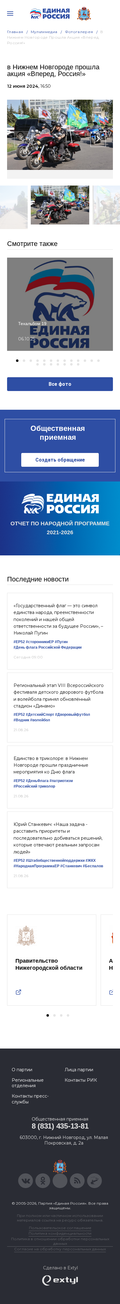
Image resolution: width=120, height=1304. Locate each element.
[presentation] (22, 139)
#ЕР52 (19, 642)
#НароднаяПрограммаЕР (36, 866)
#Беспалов (93, 866)
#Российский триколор (34, 786)
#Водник (21, 720)
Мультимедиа (44, 31)
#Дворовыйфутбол (72, 714)
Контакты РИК (81, 1080)
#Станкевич (71, 866)
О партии (22, 1069)
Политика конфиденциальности (60, 1233)
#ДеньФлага (37, 781)
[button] (17, 360)
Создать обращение (60, 460)
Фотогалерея (79, 31)
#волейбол (40, 720)
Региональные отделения (28, 1082)
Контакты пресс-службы (30, 1098)
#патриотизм (61, 781)
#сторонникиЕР (40, 642)
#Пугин (61, 642)
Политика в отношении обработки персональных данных (60, 1241)
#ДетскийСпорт (40, 714)
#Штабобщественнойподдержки (55, 860)
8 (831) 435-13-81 (60, 1126)
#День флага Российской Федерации (48, 647)
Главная (15, 31)
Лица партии (79, 1069)
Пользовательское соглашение (60, 1227)
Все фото (60, 384)
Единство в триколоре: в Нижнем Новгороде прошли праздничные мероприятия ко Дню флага (51, 765)
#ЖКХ (91, 860)
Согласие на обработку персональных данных (60, 1249)
